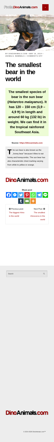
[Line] (45, 195)
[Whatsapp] (33, 195)
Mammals (20, 56)
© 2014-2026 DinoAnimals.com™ (34, 432)
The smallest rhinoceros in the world (37, 216)
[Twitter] (21, 195)
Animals (9, 56)
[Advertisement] (27, 245)
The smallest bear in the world (23, 72)
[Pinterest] (27, 195)
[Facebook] (8, 195)
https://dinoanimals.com (31, 143)
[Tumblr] (21, 201)
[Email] (27, 201)
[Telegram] (39, 195)
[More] (33, 201)
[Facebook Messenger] (15, 195)
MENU (45, 7)
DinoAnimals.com (18, 53)
